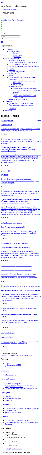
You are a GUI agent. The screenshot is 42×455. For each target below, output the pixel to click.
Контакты (8, 110)
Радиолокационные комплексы (24, 81)
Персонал (8, 101)
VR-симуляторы (18, 84)
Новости (12, 70)
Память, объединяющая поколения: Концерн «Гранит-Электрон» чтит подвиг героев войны (19, 321)
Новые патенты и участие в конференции (16, 270)
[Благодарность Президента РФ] (1, 22)
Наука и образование (12, 59)
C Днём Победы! (7, 337)
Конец (26, 355)
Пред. (9, 355)
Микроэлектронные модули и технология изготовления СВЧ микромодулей (24, 95)
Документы (17, 57)
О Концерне (9, 49)
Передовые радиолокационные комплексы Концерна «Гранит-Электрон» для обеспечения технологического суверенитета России (20, 201)
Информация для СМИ (17, 71)
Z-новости (12, 73)
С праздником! (6, 125)
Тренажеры (17, 83)
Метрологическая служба (18, 99)
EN (2, 2)
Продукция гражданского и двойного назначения (22, 408)
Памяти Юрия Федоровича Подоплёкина (16, 247)
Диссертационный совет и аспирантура (23, 62)
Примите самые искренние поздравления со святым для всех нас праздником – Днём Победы (20, 342)
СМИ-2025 (5, 175)
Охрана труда (17, 55)
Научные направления (17, 60)
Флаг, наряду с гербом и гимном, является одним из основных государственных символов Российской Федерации (19, 233)
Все (30, 355)
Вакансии (12, 109)
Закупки (16, 53)
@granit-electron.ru (10, 9)
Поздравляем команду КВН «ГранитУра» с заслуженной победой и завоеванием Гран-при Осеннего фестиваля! (18, 149)
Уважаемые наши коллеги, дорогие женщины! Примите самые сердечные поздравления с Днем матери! (20, 129)
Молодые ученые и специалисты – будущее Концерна (20, 290)
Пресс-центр (9, 68)
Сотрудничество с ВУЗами (18, 64)
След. (21, 355)
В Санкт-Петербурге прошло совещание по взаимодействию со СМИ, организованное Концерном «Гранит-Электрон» (20, 181)
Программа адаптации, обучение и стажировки (21, 422)
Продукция (9, 75)
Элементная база (15, 86)
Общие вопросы (14, 51)
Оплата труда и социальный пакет (21, 103)
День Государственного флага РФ (13, 227)
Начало (3, 355)
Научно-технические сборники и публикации (25, 66)
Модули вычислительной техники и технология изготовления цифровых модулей (26, 90)
